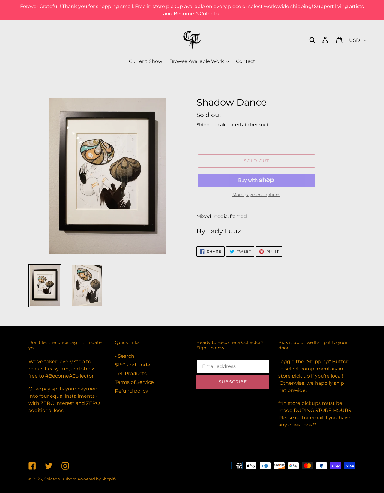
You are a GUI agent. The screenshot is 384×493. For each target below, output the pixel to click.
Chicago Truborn (60, 479)
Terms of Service (134, 382)
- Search (124, 356)
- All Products (131, 373)
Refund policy (131, 391)
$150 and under (133, 365)
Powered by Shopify (97, 479)
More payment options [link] (256, 194)
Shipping (206, 124)
